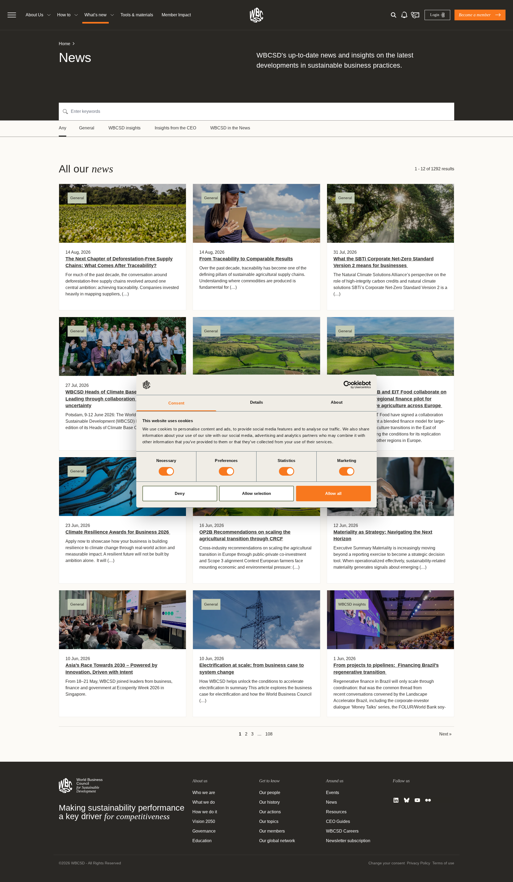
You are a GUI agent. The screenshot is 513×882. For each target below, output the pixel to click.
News (331, 802)
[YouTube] (417, 800)
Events (332, 792)
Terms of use (443, 863)
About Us (34, 15)
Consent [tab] (176, 403)
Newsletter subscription (348, 840)
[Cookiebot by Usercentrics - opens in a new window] (347, 385)
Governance (204, 831)
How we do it (204, 812)
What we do (203, 802)
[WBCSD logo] (256, 14)
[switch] (226, 471)
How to (64, 15)
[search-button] (393, 15)
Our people (269, 792)
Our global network (277, 840)
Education (202, 840)
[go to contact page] (415, 15)
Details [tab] (256, 402)
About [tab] (337, 402)
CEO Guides (338, 821)
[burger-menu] (11, 15)
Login (434, 15)
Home (64, 43)
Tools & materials (137, 15)
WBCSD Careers (342, 831)
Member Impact (176, 15)
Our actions (270, 812)
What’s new (95, 15)
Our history (269, 802)
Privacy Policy (418, 863)
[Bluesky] (406, 800)
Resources (336, 812)
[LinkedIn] (396, 800)
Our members (272, 831)
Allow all (333, 493)
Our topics (268, 821)
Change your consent (386, 863)
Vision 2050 (203, 821)
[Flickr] (428, 800)
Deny (179, 493)
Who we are (203, 792)
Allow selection (256, 493)
